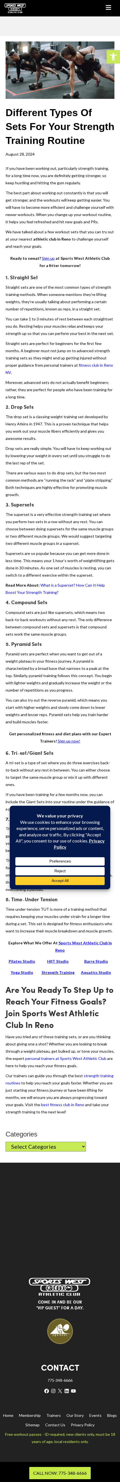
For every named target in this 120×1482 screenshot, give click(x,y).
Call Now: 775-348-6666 (60, 1473)
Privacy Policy (83, 1424)
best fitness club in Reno (62, 1104)
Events (95, 1415)
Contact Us (55, 1424)
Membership (30, 1415)
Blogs (112, 1415)
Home (8, 1415)
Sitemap (32, 1424)
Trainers (53, 1415)
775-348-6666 (60, 1380)
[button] (113, 56)
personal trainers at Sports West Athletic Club (65, 1058)
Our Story (75, 1415)
